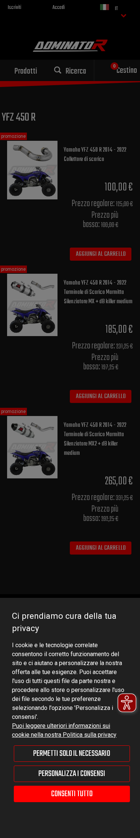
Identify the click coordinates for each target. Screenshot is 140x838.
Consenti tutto (72, 794)
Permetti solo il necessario (71, 753)
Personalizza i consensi (71, 773)
